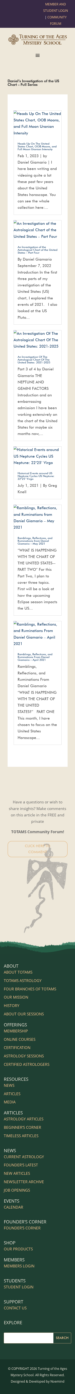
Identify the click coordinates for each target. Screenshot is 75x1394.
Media (10, 1102)
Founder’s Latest (21, 1165)
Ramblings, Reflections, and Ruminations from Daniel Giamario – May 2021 (35, 540)
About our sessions (24, 1014)
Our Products (18, 1249)
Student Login (18, 1287)
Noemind (57, 1381)
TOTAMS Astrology (23, 980)
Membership (16, 1031)
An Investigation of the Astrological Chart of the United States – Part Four (37, 249)
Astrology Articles (23, 1119)
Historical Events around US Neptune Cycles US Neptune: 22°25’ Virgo (36, 476)
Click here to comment (37, 849)
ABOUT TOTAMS (18, 972)
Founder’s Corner (22, 1228)
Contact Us (15, 1308)
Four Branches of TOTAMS (30, 989)
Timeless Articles (21, 1135)
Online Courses (19, 1039)
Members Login (19, 1266)
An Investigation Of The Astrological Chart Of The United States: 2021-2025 (34, 359)
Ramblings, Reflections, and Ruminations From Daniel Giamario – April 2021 (35, 657)
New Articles (17, 1173)
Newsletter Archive (24, 1181)
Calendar (13, 1207)
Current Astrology (24, 1156)
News (9, 1085)
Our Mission (16, 997)
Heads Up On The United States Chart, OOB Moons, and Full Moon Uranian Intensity (37, 146)
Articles (12, 1093)
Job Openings (17, 1190)
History (11, 1005)
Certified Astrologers (26, 1064)
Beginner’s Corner (22, 1127)
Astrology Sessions (24, 1056)
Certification (17, 1047)
